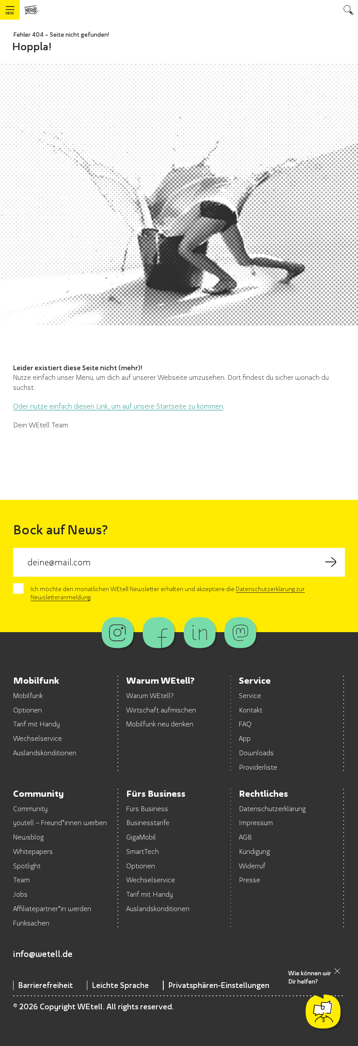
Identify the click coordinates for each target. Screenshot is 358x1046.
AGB (245, 837)
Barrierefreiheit (45, 985)
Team (21, 879)
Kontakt (250, 709)
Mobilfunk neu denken (159, 723)
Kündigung (254, 851)
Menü (10, 13)
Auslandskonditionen (44, 752)
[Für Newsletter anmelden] (330, 562)
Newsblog (28, 837)
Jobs (20, 894)
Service (250, 695)
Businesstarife (147, 822)
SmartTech (142, 851)
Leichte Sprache (120, 985)
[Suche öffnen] (348, 10)
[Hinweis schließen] (337, 971)
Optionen (27, 709)
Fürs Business (147, 808)
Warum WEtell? (150, 695)
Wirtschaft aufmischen (161, 709)
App (245, 738)
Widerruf (252, 865)
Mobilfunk (28, 695)
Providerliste (258, 767)
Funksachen (31, 923)
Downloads (256, 752)
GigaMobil (141, 837)
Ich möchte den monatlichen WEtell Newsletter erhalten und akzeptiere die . (168, 593)
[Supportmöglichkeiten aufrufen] (323, 1011)
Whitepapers (33, 851)
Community (30, 808)
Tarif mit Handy (36, 723)
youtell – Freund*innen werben (60, 822)
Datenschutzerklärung (272, 808)
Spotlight (27, 865)
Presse (249, 879)
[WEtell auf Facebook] (159, 632)
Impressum (256, 822)
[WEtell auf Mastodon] (240, 632)
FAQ (245, 723)
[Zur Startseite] (32, 10)
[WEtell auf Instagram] (118, 632)
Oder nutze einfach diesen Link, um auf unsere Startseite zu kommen (118, 406)
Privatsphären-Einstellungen (218, 985)
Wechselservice (37, 738)
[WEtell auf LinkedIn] (199, 632)
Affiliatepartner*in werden (52, 908)
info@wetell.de (42, 953)
